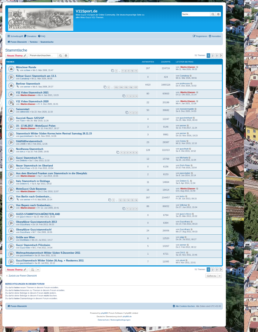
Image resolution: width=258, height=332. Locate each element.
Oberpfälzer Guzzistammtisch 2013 (36, 221)
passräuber (185, 173)
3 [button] (216, 55)
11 (136, 71)
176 (130, 87)
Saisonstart (22, 109)
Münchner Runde (26, 67)
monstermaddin (187, 109)
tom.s (22, 151)
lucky (182, 196)
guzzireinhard (186, 118)
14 (128, 200)
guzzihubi (184, 149)
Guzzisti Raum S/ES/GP (30, 118)
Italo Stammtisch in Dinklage (33, 181)
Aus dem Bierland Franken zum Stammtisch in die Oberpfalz (51, 173)
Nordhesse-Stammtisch (29, 149)
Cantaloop (24, 78)
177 (135, 87)
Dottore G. (25, 184)
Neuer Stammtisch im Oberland (34, 165)
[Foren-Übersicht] (41, 18)
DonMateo (24, 240)
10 (132, 71)
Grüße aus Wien (25, 237)
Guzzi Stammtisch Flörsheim (33, 245)
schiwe (27, 70)
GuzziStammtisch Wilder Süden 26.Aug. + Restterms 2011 (50, 260)
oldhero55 (24, 112)
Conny (183, 141)
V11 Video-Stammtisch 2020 (32, 101)
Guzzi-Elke (25, 247)
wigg (182, 237)
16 (136, 200)
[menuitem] (30, 36)
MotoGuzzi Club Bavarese (31, 188)
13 (124, 200)
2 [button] (212, 55)
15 (132, 200)
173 (116, 87)
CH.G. (183, 252)
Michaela (184, 157)
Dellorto (23, 160)
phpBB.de (127, 316)
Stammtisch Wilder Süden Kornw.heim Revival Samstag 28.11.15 (54, 133)
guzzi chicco (26, 217)
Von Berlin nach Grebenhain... (33, 196)
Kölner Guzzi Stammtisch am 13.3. (36, 76)
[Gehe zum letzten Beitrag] (197, 67)
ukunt (182, 260)
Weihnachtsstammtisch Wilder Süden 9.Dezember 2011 (48, 252)
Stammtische (16, 50)
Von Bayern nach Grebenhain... (34, 205)
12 (120, 200)
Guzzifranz (25, 224)
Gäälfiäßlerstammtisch (29, 141)
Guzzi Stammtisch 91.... (30, 157)
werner (27, 87)
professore (185, 83)
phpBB (104, 313)
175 (125, 87)
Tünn (22, 120)
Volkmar (183, 205)
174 (121, 87)
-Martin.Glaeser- (188, 67)
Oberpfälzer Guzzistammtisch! (34, 229)
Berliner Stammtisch (28, 83)
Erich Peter (25, 168)
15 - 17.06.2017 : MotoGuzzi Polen (36, 125)
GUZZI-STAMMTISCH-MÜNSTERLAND (38, 214)
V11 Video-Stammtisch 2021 (32, 92)
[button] (221, 55)
